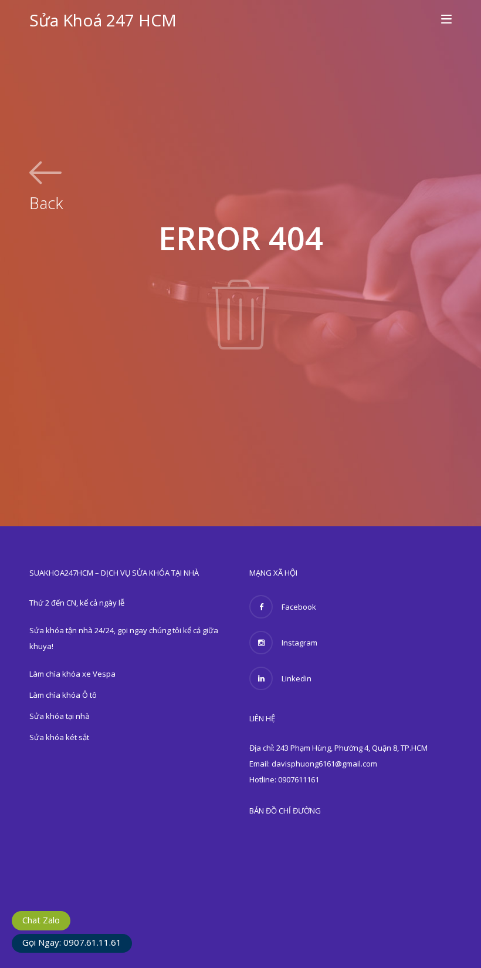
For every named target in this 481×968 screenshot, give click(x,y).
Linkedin (296, 678)
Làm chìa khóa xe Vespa (72, 673)
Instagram (299, 642)
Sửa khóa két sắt (59, 737)
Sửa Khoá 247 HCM (103, 20)
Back (46, 201)
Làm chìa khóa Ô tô (63, 695)
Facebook (299, 606)
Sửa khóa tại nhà (59, 716)
